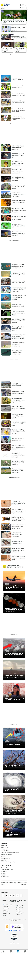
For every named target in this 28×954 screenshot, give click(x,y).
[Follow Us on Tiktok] (14, 895)
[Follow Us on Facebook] (3, 895)
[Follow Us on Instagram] (7, 895)
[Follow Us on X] (21, 895)
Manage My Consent (6, 854)
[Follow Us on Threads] (17, 895)
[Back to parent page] (3, 6)
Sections (22, 7)
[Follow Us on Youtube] (10, 895)
